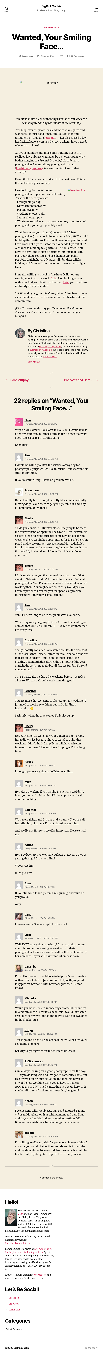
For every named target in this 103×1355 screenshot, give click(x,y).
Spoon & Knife (50, 356)
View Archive (35, 362)
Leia (66, 282)
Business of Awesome (40, 349)
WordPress (40, 1274)
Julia (54, 278)
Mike (20, 1214)
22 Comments (77, 56)
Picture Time (51, 27)
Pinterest (13, 1303)
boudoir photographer (50, 346)
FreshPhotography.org (29, 168)
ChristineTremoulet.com (18, 1243)
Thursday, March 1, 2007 (52, 56)
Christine (29, 56)
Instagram (14, 1309)
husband (49, 138)
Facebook (14, 1298)
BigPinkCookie (51, 6)
